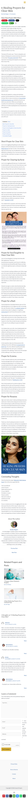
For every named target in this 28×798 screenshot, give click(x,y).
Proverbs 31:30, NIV (13, 57)
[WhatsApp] (20, 796)
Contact (14, 774)
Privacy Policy (14, 764)
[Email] (14, 796)
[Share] (24, 796)
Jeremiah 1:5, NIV (9, 200)
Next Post (14, 552)
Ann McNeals (9, 644)
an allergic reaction (20, 308)
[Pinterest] (3, 796)
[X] (10, 796)
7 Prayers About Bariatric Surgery (11, 582)
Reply (25, 640)
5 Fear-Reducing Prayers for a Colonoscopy (13, 601)
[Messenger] (17, 796)
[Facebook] (7, 796)
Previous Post (14, 548)
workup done (4, 311)
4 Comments (13, 14)
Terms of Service (14, 769)
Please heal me (4, 148)
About (14, 778)
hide (9, 121)
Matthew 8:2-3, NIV (17, 379)
